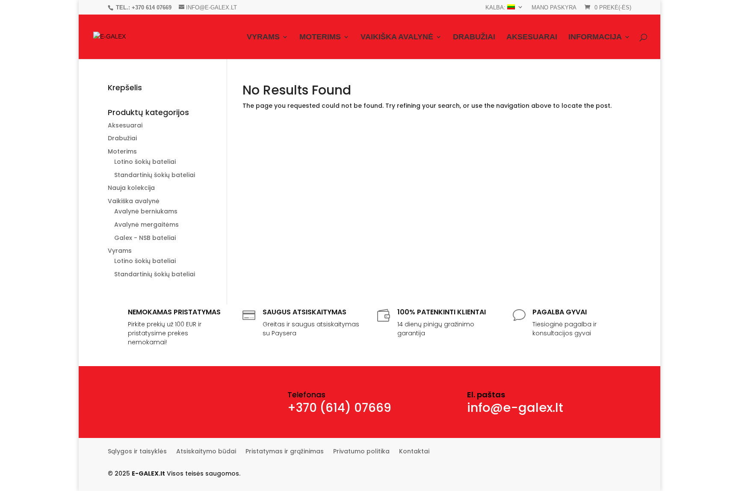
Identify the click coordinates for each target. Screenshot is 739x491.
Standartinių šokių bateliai (154, 175)
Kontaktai (414, 452)
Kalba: (496, 7)
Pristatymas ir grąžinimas (284, 452)
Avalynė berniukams (145, 211)
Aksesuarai (531, 37)
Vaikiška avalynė (397, 37)
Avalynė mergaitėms (146, 224)
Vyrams (263, 37)
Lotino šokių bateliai (145, 161)
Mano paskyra (554, 8)
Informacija (595, 37)
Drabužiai (474, 37)
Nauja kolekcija (131, 187)
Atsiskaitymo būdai (206, 452)
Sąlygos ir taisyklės (137, 452)
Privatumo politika (361, 452)
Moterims (320, 37)
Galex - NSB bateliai (145, 238)
